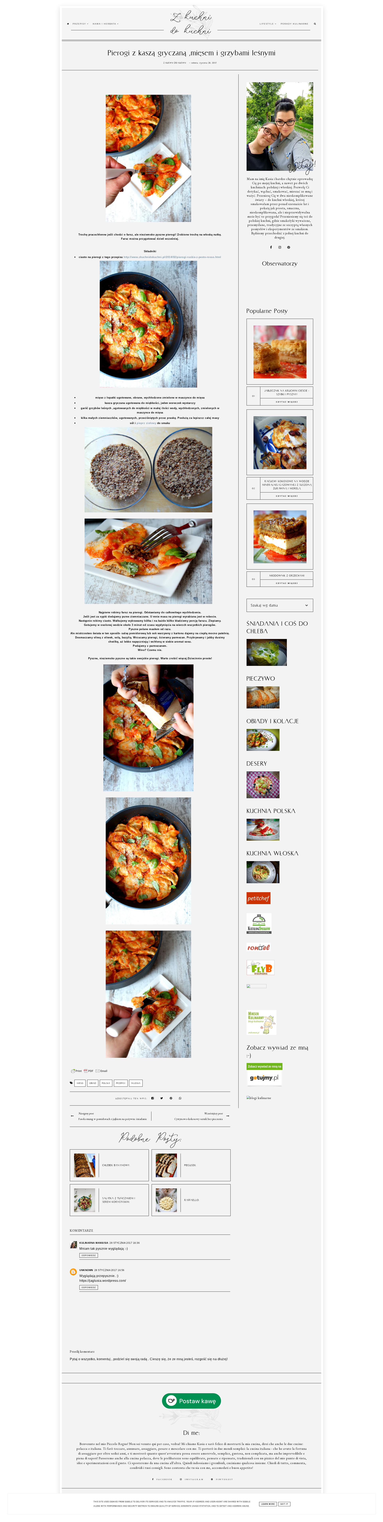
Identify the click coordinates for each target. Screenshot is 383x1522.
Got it (284, 1504)
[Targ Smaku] (257, 987)
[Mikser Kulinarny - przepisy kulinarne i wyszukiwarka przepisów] (261, 1034)
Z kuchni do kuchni (190, 23)
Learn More (268, 1504)
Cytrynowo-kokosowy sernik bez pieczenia (198, 1119)
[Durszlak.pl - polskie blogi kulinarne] (259, 1098)
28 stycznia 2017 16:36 (125, 1243)
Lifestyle (267, 23)
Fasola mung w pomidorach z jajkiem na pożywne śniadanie (112, 1119)
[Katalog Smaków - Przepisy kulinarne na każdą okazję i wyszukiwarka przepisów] (259, 933)
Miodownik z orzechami (286, 575)
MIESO (80, 1083)
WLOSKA (135, 1083)
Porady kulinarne (295, 23)
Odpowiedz (89, 1255)
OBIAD (92, 1083)
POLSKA (106, 1083)
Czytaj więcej (287, 402)
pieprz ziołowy (146, 423)
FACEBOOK (165, 1479)
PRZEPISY (120, 1083)
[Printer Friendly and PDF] (89, 1073)
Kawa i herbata (105, 23)
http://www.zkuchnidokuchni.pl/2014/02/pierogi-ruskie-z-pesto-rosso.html (172, 257)
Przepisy (80, 23)
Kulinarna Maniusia (93, 1243)
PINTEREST (224, 1479)
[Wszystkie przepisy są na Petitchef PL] (258, 903)
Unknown (86, 1270)
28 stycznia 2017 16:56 (109, 1270)
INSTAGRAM (194, 1479)
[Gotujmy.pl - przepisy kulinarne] (264, 1086)
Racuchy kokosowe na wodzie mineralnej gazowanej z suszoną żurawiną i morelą (287, 485)
